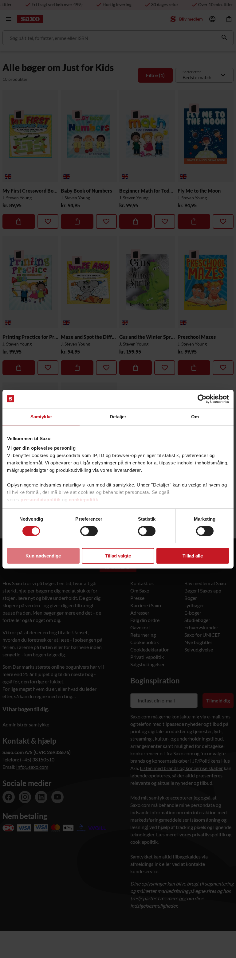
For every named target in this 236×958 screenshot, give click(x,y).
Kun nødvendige (43, 555)
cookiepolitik (83, 499)
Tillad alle (193, 555)
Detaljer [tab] (118, 416)
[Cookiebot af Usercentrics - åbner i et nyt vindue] (202, 398)
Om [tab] (195, 416)
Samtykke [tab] (41, 416)
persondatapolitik (41, 499)
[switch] (89, 531)
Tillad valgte (118, 555)
